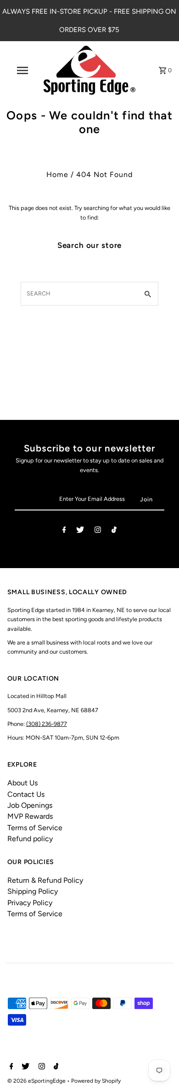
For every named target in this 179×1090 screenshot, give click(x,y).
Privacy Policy (29, 902)
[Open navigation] (22, 70)
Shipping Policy (32, 891)
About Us (22, 783)
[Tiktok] (114, 531)
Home (57, 174)
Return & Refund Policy (45, 880)
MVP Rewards (30, 816)
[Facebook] (64, 531)
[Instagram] (98, 531)
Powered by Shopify (96, 1081)
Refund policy (30, 838)
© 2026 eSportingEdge (37, 1081)
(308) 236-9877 (46, 723)
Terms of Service (34, 827)
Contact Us (26, 794)
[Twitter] (80, 531)
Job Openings (29, 805)
